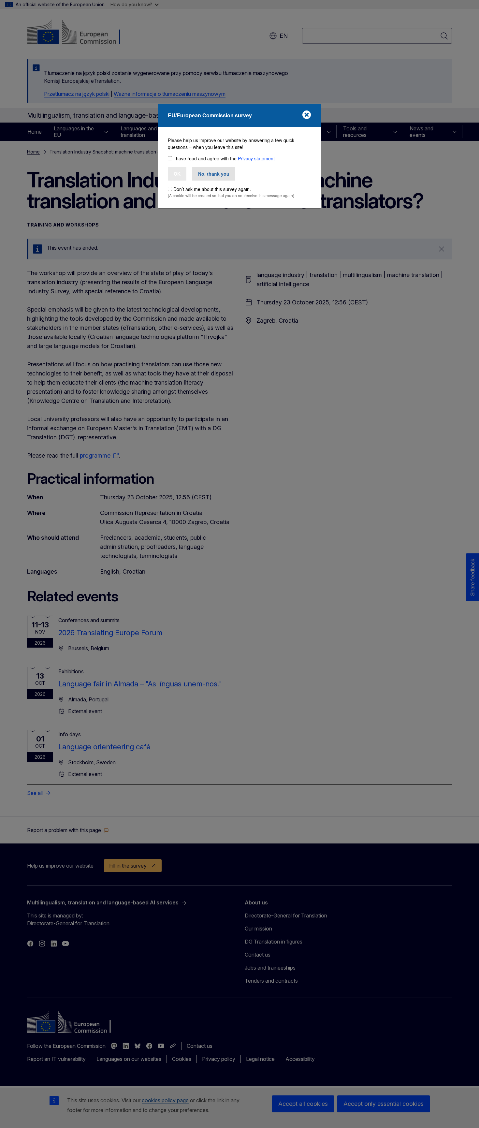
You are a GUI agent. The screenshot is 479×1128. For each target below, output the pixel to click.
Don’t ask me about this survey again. (212, 189)
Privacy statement (256, 158)
